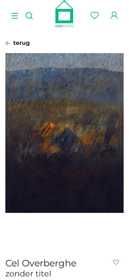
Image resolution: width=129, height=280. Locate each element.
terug (20, 42)
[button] (117, 262)
